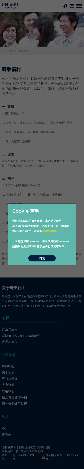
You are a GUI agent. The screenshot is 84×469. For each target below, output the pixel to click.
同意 (42, 258)
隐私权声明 (50, 231)
